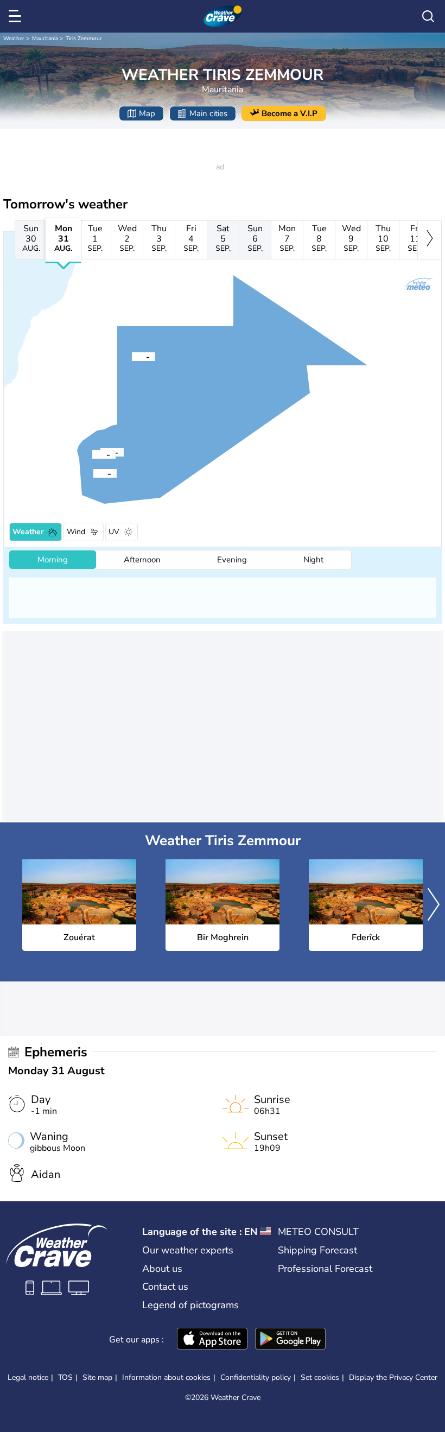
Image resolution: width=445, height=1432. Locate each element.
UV (114, 532)
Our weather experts (187, 1250)
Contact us (165, 1286)
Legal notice (28, 1377)
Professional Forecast (325, 1268)
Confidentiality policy (255, 1377)
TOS (65, 1377)
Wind (76, 532)
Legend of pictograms (190, 1304)
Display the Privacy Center (393, 1377)
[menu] (17, 16)
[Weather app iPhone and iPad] (212, 1340)
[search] (428, 16)
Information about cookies (166, 1377)
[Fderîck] (92, 453)
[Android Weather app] (290, 1340)
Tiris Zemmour (84, 38)
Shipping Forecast (317, 1250)
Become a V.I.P (289, 113)
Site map (97, 1377)
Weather (13, 38)
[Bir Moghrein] (132, 356)
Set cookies (320, 1377)
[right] (429, 239)
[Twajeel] (93, 472)
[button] (132, 356)
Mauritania (45, 38)
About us (162, 1268)
